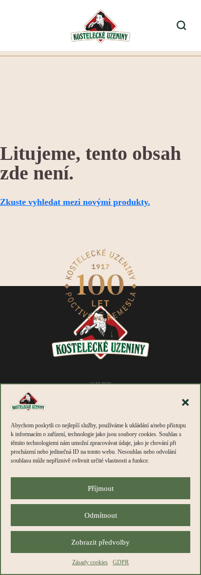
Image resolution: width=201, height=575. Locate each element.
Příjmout (101, 488)
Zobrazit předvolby (100, 542)
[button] (185, 401)
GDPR (121, 562)
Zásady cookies (90, 562)
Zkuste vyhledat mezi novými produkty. (75, 202)
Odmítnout (100, 515)
